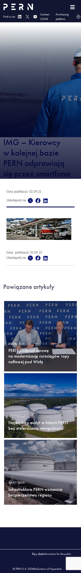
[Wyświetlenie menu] (72, 7)
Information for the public (57, 554)
